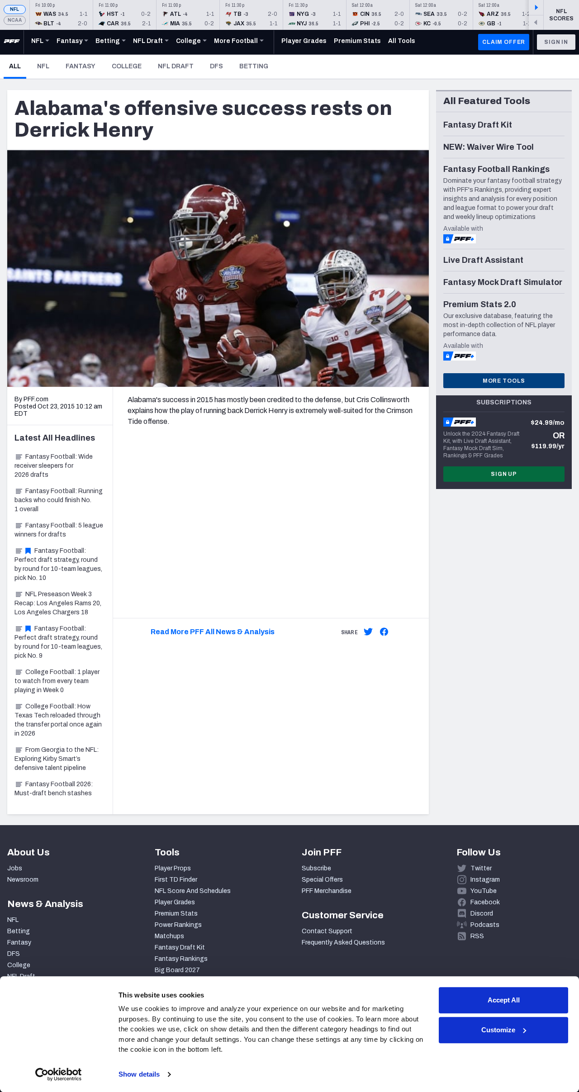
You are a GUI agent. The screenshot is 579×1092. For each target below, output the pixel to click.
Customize (498, 1030)
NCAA (15, 20)
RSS (477, 936)
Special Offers (322, 879)
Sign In (556, 42)
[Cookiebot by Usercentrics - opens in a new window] (58, 1074)
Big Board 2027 (177, 970)
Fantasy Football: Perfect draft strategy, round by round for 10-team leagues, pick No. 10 (58, 564)
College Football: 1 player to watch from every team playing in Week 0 (57, 681)
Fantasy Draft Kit (180, 947)
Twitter (481, 868)
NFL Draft (176, 66)
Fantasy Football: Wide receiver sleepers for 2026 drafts (53, 465)
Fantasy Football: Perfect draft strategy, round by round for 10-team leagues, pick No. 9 (58, 642)
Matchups (169, 936)
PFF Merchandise (326, 891)
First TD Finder (176, 879)
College (127, 66)
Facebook (485, 902)
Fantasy (80, 66)
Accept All (504, 1000)
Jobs (14, 868)
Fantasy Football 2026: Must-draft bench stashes (53, 789)
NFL (14, 9)
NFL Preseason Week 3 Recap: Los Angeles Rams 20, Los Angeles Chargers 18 (57, 603)
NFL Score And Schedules (193, 891)
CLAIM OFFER (503, 42)
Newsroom (22, 879)
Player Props (173, 868)
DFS (216, 66)
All (17, 66)
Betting (253, 66)
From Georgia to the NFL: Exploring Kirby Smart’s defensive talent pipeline (56, 758)
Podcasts (484, 924)
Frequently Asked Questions (343, 942)
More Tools (504, 381)
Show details (139, 1074)
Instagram (485, 879)
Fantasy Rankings (181, 958)
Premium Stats (176, 913)
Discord (481, 913)
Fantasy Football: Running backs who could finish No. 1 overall (58, 500)
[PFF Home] (12, 42)
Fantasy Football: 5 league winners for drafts (58, 530)
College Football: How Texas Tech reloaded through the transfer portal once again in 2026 (58, 720)
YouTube (483, 891)
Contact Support (327, 931)
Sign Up (504, 474)
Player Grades (175, 902)
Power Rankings (178, 924)
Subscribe (316, 868)
